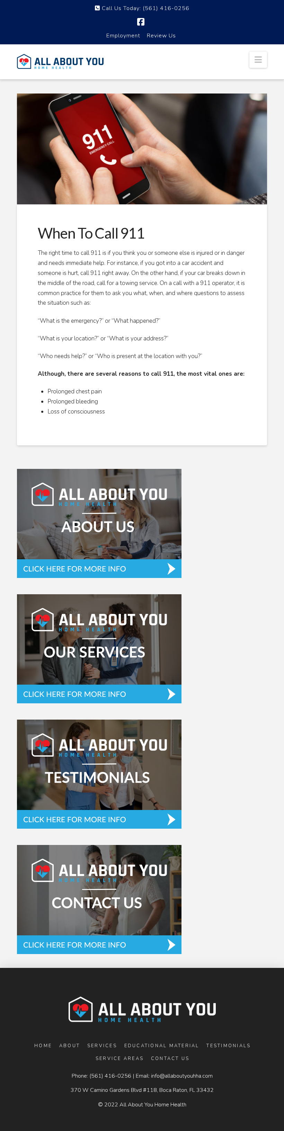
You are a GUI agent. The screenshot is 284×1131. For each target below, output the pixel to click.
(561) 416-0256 (110, 1076)
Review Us (161, 35)
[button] (258, 60)
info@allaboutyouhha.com (182, 1076)
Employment (123, 35)
